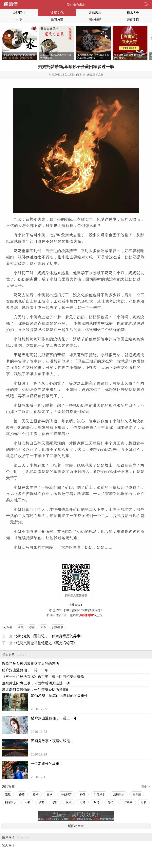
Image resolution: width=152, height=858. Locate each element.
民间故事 (57, 19)
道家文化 (57, 12)
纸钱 (43, 627)
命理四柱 (19, 12)
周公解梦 (95, 19)
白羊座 (137, 794)
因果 (27, 802)
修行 (55, 802)
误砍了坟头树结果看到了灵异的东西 (30, 664)
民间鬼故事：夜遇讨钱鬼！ (52, 741)
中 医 (19, 19)
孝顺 (20, 627)
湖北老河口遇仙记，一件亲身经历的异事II (49, 636)
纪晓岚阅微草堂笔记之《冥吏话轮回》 (46, 643)
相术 (35, 794)
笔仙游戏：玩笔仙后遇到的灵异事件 (59, 696)
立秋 (49, 794)
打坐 (110, 802)
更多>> (145, 786)
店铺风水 (118, 794)
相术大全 (133, 13)
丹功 (143, 802)
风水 (69, 802)
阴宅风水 (10, 802)
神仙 (83, 794)
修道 (41, 802)
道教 (8, 794)
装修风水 (95, 12)
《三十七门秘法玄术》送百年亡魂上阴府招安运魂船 (43, 677)
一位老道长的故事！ (47, 764)
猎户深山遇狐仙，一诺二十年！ (27, 670)
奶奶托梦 (57, 627)
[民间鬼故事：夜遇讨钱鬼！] (15, 747)
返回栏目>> (76, 826)
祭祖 (32, 627)
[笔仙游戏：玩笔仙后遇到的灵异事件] (15, 702)
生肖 (96, 802)
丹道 (83, 802)
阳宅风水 (99, 794)
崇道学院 (133, 19)
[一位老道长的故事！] (15, 770)
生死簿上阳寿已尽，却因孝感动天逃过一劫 (36, 683)
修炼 (22, 794)
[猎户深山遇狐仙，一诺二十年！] (15, 725)
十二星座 (127, 802)
